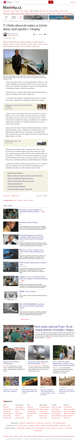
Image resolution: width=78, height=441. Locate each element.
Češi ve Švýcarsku (56, 413)
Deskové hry (54, 428)
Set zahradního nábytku (52, 425)
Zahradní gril (63, 425)
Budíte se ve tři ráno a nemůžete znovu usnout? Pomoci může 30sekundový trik (31, 251)
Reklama (16, 436)
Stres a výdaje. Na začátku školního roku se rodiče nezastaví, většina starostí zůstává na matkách (64, 363)
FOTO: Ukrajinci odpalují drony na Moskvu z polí (33, 263)
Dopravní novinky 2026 (69, 411)
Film (20, 224)
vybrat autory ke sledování (12, 35)
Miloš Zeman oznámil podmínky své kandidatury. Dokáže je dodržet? (30, 211)
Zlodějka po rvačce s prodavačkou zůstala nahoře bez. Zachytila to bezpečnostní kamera (33, 278)
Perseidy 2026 (39, 423)
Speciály (49, 13)
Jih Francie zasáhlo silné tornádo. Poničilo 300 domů (38, 363)
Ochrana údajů (48, 436)
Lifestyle (62, 11)
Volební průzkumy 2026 (9, 409)
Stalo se (13, 11)
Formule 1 (29, 415)
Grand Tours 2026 (19, 417)
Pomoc (25, 200)
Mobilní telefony (21, 428)
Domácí (18, 11)
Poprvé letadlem (55, 409)
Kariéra (21, 436)
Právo (16, 33)
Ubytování (30, 200)
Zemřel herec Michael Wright (28, 222)
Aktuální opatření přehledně (14, 184)
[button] (25, 62)
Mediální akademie (32, 436)
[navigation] (2, 2)
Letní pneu (47, 428)
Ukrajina (20, 200)
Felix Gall (17, 415)
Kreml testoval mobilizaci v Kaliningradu (11, 363)
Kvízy (44, 13)
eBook (36, 34)
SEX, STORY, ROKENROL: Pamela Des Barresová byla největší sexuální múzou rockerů (31, 306)
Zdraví (20, 253)
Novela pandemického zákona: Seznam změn (19, 189)
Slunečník (37, 425)
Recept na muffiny (43, 409)
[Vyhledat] (50, 2)
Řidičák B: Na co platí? (69, 413)
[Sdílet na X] (47, 196)
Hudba (20, 309)
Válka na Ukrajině (34, 11)
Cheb (15, 200)
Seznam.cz (73, 2)
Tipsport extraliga (31, 411)
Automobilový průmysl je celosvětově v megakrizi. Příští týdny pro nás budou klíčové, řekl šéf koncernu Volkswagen (31, 237)
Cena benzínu (47, 423)
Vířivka (68, 425)
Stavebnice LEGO (30, 428)
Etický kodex (41, 436)
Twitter (11, 436)
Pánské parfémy (38, 430)
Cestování (22, 13)
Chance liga (30, 407)
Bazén (15, 425)
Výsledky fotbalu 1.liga (32, 409)
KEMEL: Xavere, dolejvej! (27, 291)
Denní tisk (65, 13)
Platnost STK (67, 417)
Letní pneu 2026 (68, 407)
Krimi (47, 11)
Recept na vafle (43, 415)
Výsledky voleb (6, 411)
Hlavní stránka (6, 11)
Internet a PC (6, 13)
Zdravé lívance (43, 411)
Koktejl (66, 11)
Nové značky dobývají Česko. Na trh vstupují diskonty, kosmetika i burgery (54, 328)
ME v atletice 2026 (31, 413)
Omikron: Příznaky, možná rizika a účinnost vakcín (20, 181)
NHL (28, 417)
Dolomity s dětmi (56, 417)
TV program (59, 13)
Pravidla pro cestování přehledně (16, 186)
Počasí (53, 13)
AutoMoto (13, 13)
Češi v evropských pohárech (59, 423)
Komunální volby (7, 417)
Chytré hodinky (68, 428)
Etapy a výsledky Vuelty (21, 409)
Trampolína (31, 425)
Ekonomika (56, 11)
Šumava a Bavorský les (57, 411)
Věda (17, 13)
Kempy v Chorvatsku (57, 407)
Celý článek (48, 337)
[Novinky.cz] (12, 8)
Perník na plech (43, 417)
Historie (27, 13)
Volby (21, 11)
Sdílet (42, 34)
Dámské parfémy (40, 428)
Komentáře (42, 11)
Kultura (50, 11)
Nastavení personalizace (69, 436)
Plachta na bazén (23, 425)
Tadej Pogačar (18, 413)
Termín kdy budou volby (9, 413)
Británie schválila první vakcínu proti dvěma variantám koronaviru (25, 175)
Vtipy (20, 213)
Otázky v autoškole (68, 415)
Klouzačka (43, 425)
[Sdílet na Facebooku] (45, 196)
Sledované (70, 13)
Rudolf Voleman (11, 33)
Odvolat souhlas (57, 436)
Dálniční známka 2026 (69, 409)
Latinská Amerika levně (57, 415)
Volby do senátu (7, 415)
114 (47, 34)
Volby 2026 (6, 407)
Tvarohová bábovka (44, 413)
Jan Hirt (17, 411)
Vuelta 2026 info (19, 407)
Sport (41, 13)
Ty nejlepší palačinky (44, 407)
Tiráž (25, 436)
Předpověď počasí (30, 423)
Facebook (6, 436)
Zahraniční (26, 11)
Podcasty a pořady (34, 13)
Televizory (61, 428)
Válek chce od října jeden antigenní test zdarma (20, 178)
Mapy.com (22, 423)
